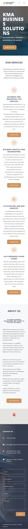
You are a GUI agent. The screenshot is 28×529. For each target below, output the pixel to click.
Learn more (14, 135)
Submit (20, 514)
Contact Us (9, 47)
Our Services (14, 400)
